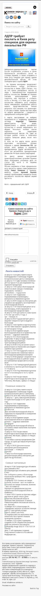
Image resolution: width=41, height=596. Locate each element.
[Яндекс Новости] (27, 220)
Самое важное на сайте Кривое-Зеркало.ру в (20, 209)
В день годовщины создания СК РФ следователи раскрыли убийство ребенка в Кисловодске (19, 527)
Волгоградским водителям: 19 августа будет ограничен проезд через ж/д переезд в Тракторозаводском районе (19, 340)
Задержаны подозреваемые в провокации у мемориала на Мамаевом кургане (17, 297)
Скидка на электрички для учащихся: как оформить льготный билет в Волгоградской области (20, 303)
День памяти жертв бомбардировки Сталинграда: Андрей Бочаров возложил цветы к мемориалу (19, 277)
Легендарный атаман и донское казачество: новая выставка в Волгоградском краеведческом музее (19, 353)
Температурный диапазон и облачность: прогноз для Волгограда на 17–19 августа (20, 367)
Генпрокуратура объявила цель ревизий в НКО (20, 472)
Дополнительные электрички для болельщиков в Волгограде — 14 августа (19, 452)
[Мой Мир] (13, 199)
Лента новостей (15, 271)
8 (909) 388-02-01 (23, 571)
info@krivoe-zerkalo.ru (15, 582)
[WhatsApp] (19, 204)
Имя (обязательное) (11, 235)
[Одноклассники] (10, 199)
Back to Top (34, 588)
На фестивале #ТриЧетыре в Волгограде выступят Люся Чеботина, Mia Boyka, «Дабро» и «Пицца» (20, 379)
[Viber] (16, 204)
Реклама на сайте (8, 585)
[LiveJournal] (13, 204)
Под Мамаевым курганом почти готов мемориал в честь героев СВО (20, 373)
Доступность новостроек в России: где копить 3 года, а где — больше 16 (20, 315)
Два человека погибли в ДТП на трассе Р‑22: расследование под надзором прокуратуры (19, 283)
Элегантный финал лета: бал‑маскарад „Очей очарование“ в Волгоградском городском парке (19, 309)
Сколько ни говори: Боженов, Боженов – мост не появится (19, 486)
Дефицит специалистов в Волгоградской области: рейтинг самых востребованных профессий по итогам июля (20, 360)
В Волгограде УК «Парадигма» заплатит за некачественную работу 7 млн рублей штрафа (20, 512)
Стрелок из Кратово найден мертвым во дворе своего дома (20, 499)
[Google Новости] (27, 224)
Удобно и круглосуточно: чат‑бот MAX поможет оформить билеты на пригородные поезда (20, 327)
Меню (8, 7)
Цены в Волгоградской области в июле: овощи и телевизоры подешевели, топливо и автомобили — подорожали (19, 290)
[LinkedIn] (10, 204)
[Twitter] (7, 204)
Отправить (10, 266)
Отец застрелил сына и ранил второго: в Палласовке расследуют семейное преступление (20, 347)
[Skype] (22, 204)
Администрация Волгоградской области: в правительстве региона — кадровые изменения (20, 333)
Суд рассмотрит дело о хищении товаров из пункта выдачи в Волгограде (19, 321)
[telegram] (25, 204)
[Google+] (16, 199)
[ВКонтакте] (7, 199)
